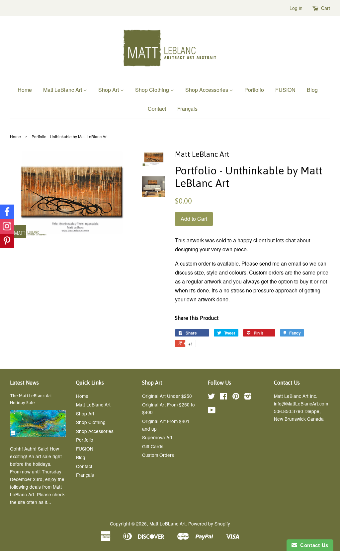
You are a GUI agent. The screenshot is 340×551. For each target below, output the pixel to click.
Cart (325, 8)
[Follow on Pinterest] (7, 241)
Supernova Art (157, 437)
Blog (312, 89)
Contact (157, 108)
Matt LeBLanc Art (167, 523)
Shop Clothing (152, 89)
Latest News (24, 383)
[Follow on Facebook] (7, 212)
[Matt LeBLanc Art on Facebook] (223, 397)
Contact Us (312, 545)
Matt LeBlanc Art (63, 89)
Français (187, 108)
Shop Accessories (207, 89)
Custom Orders (158, 455)
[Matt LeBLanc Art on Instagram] (247, 397)
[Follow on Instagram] (7, 226)
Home (25, 89)
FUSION (285, 89)
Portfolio (254, 89)
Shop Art (109, 89)
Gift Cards (152, 446)
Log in (296, 8)
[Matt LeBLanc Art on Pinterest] (235, 397)
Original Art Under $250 (167, 396)
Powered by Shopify (209, 523)
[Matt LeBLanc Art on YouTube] (211, 411)
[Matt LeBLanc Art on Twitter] (211, 397)
